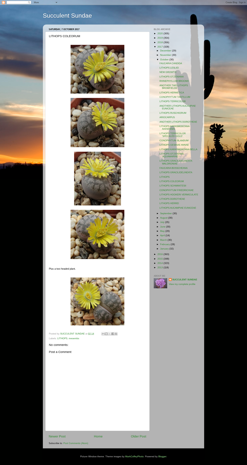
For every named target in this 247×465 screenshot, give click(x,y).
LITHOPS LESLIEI (169, 68)
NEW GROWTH (167, 72)
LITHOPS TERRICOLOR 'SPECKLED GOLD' (172, 134)
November (166, 55)
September (166, 213)
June (163, 226)
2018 (160, 42)
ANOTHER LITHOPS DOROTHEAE (178, 122)
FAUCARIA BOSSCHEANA (173, 168)
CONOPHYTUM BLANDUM (174, 140)
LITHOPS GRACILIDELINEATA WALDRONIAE (175, 162)
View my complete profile (182, 284)
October (164, 59)
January (164, 248)
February (165, 244)
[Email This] (103, 333)
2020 (160, 33)
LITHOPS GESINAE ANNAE (174, 145)
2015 (160, 259)
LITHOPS (62, 338)
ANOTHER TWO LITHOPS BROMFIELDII (173, 86)
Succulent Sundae (67, 15)
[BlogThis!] (106, 333)
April (163, 235)
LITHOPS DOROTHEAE (172, 199)
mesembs (74, 338)
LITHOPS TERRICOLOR (172, 101)
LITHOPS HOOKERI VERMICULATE (178, 194)
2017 (160, 47)
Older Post (138, 436)
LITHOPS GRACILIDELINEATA (175, 172)
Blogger (162, 456)
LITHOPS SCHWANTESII (172, 185)
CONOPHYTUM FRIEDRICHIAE (176, 190)
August (164, 218)
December (166, 50)
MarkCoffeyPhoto (134, 456)
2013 (160, 267)
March (164, 240)
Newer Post (57, 436)
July (162, 222)
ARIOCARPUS (167, 117)
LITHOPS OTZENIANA (171, 76)
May (162, 231)
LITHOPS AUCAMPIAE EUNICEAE (177, 208)
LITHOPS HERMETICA (171, 92)
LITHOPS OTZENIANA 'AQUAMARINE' (171, 155)
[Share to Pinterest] (116, 333)
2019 (160, 38)
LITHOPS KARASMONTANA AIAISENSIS (174, 127)
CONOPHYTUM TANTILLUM (174, 97)
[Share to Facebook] (112, 333)
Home (98, 436)
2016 (160, 254)
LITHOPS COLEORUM (171, 181)
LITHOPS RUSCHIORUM (172, 113)
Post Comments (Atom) (75, 443)
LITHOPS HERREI (169, 203)
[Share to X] (109, 333)
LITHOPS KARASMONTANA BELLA (178, 149)
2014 (160, 263)
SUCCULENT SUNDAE (184, 279)
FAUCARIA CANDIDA (170, 63)
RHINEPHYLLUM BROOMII (174, 81)
